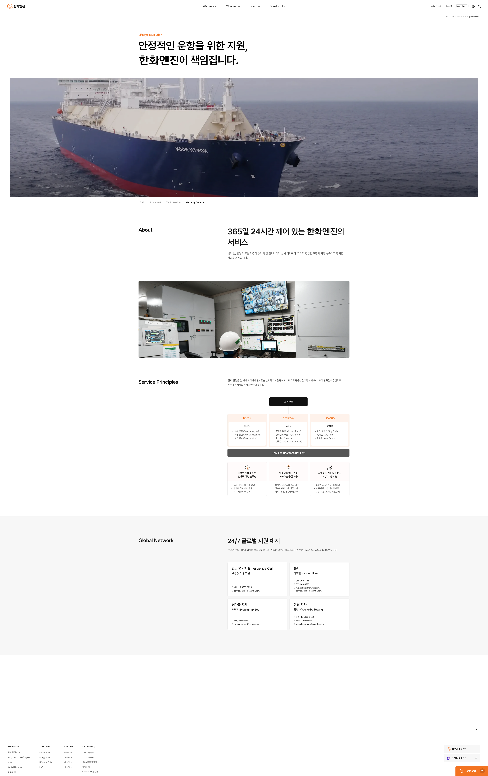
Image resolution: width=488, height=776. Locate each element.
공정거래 (86, 767)
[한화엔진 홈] (16, 6)
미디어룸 (12, 772)
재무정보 (68, 757)
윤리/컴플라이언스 (90, 762)
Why (19, 757)
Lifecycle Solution (472, 16)
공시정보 (68, 767)
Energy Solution (46, 757)
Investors (255, 6)
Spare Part (155, 202)
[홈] (447, 16)
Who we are (209, 6)
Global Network (15, 767)
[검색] (479, 6)
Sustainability (277, 6)
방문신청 (448, 6)
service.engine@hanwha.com (247, 591)
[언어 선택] (473, 6)
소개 (14, 752)
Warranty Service (195, 202)
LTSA (141, 202)
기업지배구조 (88, 757)
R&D (41, 767)
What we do (233, 6)
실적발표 (68, 752)
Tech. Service (173, 202)
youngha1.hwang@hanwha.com (310, 624)
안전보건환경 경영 (90, 772)
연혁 (10, 762)
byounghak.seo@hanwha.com (247, 624)
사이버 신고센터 (436, 6)
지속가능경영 (88, 752)
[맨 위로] (476, 730)
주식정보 (68, 762)
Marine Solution (46, 752)
